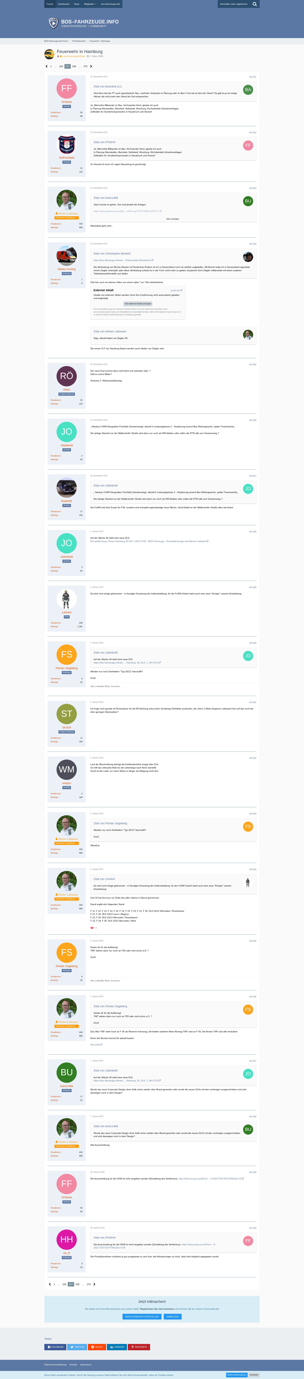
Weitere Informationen (236, 1375)
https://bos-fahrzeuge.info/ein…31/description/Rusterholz (122, 260)
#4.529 (252, 587)
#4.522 (252, 132)
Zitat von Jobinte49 (106, 485)
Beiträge (54, 116)
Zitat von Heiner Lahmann (110, 331)
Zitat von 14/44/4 (104, 879)
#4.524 (252, 244)
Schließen (254, 1375)
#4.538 (252, 1116)
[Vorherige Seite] (46, 66)
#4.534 (252, 869)
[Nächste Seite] (91, 66)
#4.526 (252, 420)
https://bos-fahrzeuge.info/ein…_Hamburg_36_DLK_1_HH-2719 (126, 662)
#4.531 (252, 702)
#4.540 (252, 1228)
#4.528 (252, 531)
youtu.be (175, 290)
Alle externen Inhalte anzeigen (138, 304)
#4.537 (252, 1061)
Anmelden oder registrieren (233, 4)
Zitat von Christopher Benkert (112, 253)
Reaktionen (56, 112)
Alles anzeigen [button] (172, 219)
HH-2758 (94, 1044)
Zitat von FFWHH (105, 142)
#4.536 (252, 996)
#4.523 (252, 188)
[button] (55, 1347)
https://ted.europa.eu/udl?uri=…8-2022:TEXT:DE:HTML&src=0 (210, 1178)
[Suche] (255, 4)
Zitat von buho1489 (106, 197)
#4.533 (252, 813)
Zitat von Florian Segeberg (110, 823)
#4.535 (252, 941)
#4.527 (252, 476)
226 (61, 66)
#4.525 (252, 364)
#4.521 (252, 77)
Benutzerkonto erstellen (142, 1316)
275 (85, 66)
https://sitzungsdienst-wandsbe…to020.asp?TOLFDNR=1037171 (126, 211)
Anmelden (173, 1316)
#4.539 (252, 1172)
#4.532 (252, 758)
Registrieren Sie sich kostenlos (157, 1309)
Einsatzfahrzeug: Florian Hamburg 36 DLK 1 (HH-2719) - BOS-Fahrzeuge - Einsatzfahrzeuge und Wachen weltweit (148, 541)
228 (74, 66)
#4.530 (252, 643)
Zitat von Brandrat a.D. (108, 86)
